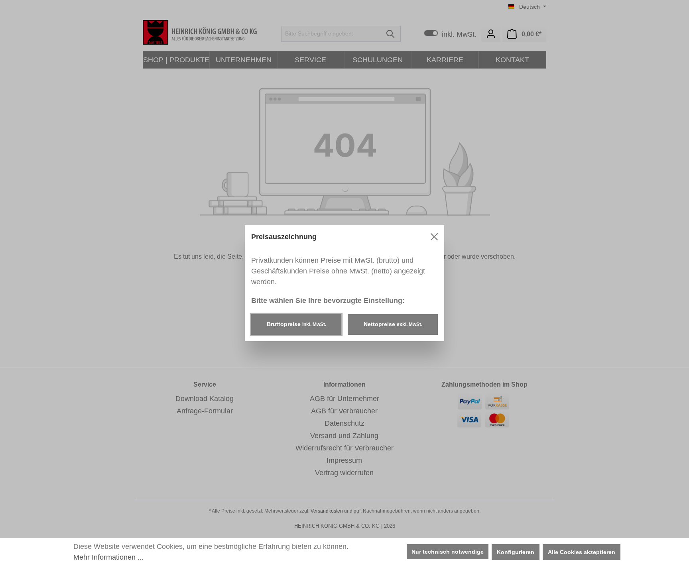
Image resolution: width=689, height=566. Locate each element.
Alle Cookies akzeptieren (581, 552)
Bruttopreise (296, 324)
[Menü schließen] (434, 237)
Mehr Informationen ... (108, 557)
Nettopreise (393, 324)
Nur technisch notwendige (447, 551)
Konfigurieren (515, 552)
